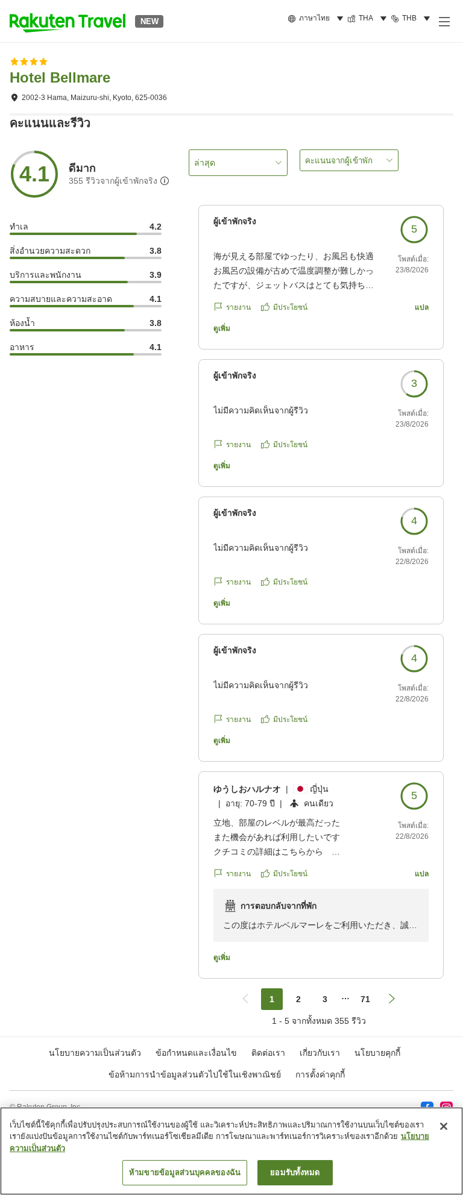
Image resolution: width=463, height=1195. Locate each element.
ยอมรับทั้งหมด (295, 1172)
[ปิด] (443, 1126)
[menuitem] (317, 18)
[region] (231, 1151)
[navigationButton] (245, 999)
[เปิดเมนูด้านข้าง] (443, 21)
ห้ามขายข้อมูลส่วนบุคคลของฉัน (185, 1172)
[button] (67, 21)
